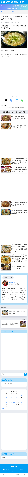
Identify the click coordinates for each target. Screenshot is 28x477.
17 (6, 402)
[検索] (25, 374)
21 (16, 402)
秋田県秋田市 (22, 107)
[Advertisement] (14, 76)
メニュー (11, 469)
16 (21, 400)
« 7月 (2, 408)
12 (11, 400)
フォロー (23, 469)
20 (14, 402)
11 (9, 400)
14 (16, 400)
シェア (16, 469)
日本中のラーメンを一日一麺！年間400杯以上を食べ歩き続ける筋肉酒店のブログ (14, 7)
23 (21, 402)
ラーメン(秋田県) (5, 107)
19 (11, 402)
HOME (15, 466)
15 (18, 400)
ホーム (5, 469)
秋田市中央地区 (14, 107)
